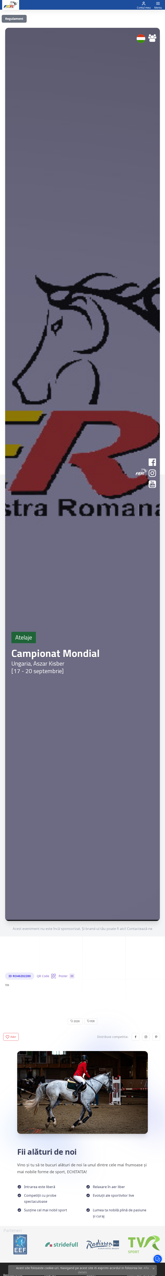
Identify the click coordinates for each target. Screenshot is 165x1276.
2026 (76, 1021)
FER (92, 1021)
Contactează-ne (139, 928)
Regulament (14, 19)
